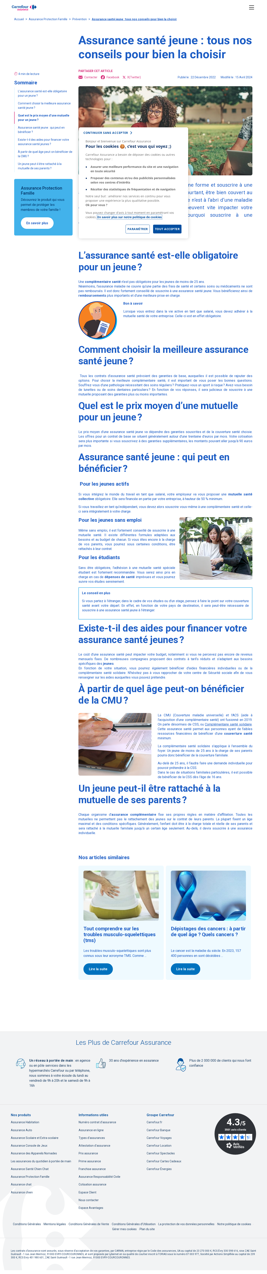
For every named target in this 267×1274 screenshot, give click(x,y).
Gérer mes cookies (124, 1229)
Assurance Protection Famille (48, 19)
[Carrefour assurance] (24, 7)
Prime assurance (90, 1161)
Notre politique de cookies (234, 1224)
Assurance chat (21, 1184)
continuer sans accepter (105, 133)
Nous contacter (89, 1200)
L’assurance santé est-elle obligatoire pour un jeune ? (42, 93)
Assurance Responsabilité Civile (99, 1176)
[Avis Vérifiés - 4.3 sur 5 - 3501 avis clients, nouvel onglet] (235, 1134)
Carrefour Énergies (159, 1169)
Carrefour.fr (154, 1122)
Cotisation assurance (92, 1184)
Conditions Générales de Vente (89, 1224)
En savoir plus (37, 223)
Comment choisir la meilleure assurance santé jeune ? (44, 105)
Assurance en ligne (91, 1130)
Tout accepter (167, 229)
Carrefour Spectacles (161, 1153)
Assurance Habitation (25, 1122)
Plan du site (147, 1229)
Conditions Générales (27, 1224)
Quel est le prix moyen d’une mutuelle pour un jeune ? (43, 118)
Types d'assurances (92, 1138)
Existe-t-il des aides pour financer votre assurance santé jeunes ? (43, 142)
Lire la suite (98, 969)
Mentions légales (55, 1224)
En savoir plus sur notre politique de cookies (129, 217)
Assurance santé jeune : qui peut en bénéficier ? (41, 130)
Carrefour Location (159, 1145)
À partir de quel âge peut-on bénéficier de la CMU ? (45, 154)
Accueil (19, 19)
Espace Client (87, 1192)
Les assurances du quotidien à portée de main (41, 1161)
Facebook (113, 77)
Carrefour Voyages (159, 1138)
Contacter (90, 77)
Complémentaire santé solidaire (228, 724)
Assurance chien (22, 1192)
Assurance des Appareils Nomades (34, 1153)
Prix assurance (88, 1153)
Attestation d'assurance (94, 1145)
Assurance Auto (21, 1130)
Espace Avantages (91, 1207)
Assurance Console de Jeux (29, 1145)
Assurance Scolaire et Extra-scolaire (34, 1138)
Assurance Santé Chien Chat (30, 1169)
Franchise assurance (92, 1169)
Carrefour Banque (158, 1130)
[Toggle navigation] (251, 7)
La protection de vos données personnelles (186, 1224)
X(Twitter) (134, 77)
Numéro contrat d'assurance (97, 1122)
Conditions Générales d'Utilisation (134, 1224)
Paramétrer (137, 229)
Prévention (79, 19)
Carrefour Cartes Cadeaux (164, 1161)
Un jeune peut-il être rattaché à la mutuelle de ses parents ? (40, 166)
